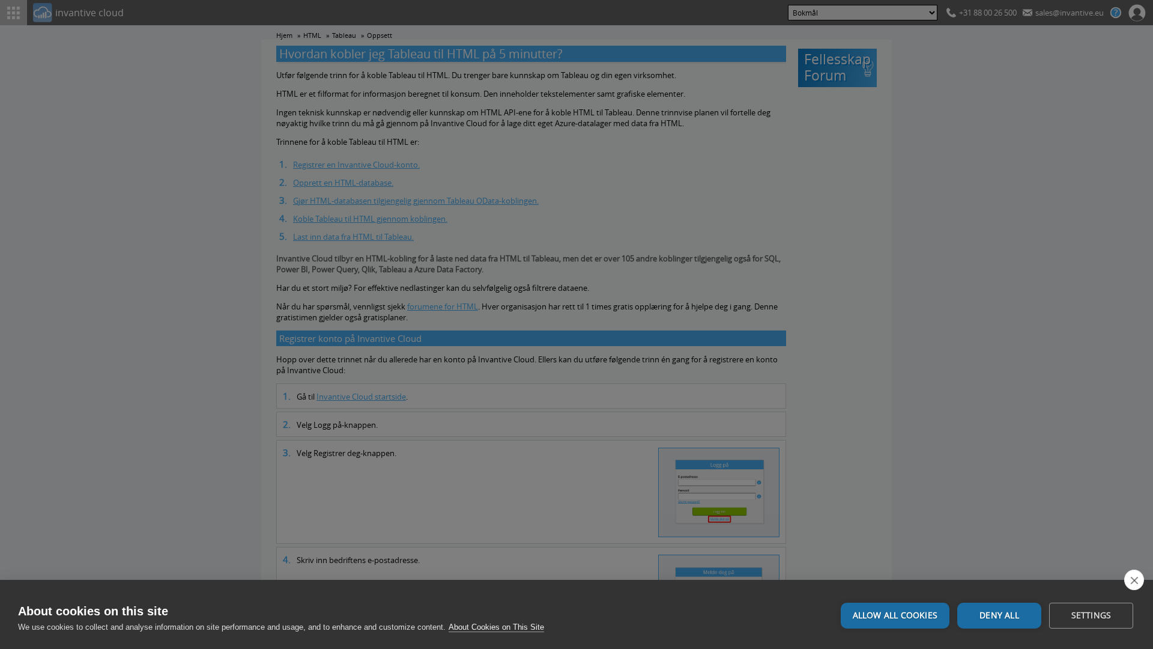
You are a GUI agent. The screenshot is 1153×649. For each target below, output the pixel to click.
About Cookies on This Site (496, 627)
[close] (1134, 580)
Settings (1091, 615)
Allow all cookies (895, 615)
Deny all (999, 615)
